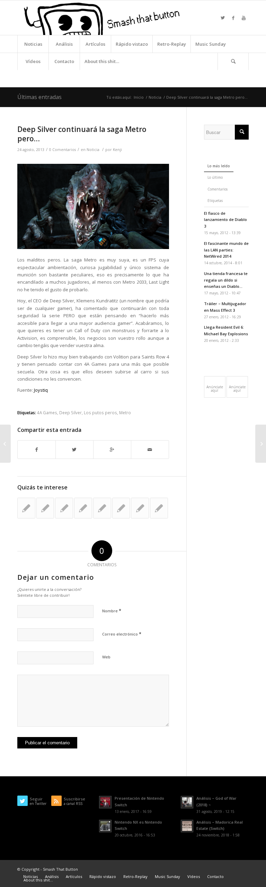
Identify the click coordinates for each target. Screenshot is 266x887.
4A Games (47, 412)
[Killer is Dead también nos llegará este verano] (121, 508)
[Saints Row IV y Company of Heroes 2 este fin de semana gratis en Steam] (102, 508)
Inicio (139, 97)
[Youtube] (243, 17)
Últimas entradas (39, 97)
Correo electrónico (121, 634)
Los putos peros (100, 412)
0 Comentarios (62, 149)
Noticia (155, 97)
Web (106, 656)
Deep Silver (70, 412)
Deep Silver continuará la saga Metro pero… (82, 133)
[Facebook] (233, 17)
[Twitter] (223, 17)
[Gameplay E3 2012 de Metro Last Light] (83, 508)
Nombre (111, 610)
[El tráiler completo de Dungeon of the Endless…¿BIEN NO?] (5, 444)
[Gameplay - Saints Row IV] (159, 508)
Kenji (117, 149)
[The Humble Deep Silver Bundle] (64, 508)
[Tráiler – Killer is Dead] (26, 508)
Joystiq (41, 390)
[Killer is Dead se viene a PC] (140, 508)
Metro (125, 412)
